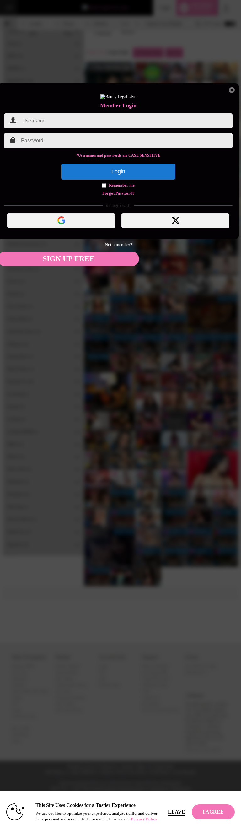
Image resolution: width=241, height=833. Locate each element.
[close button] (232, 90)
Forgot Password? (118, 193)
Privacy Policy (144, 819)
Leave (176, 811)
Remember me (122, 185)
